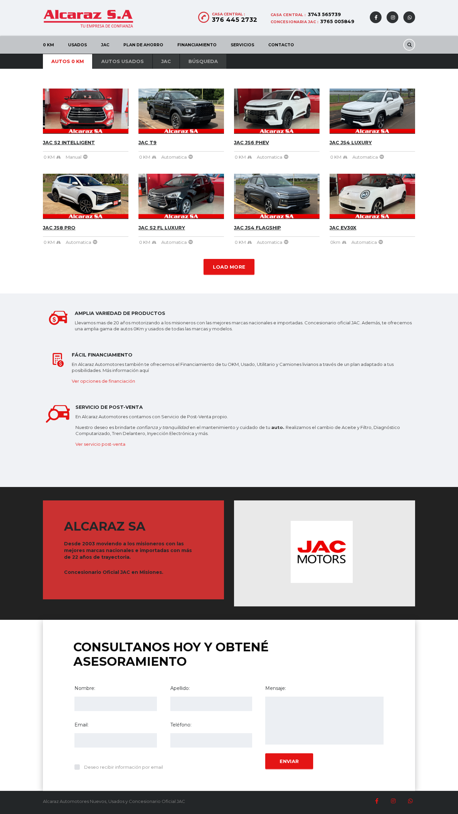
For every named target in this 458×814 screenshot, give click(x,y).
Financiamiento (197, 44)
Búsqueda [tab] (203, 61)
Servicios (242, 44)
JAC (105, 44)
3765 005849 (337, 21)
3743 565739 (324, 14)
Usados (77, 44)
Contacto (281, 44)
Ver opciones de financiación (103, 381)
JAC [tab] (166, 61)
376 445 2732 (234, 19)
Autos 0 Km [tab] (67, 61)
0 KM (48, 44)
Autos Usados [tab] (122, 61)
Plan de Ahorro (143, 44)
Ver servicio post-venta (100, 444)
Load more (229, 267)
